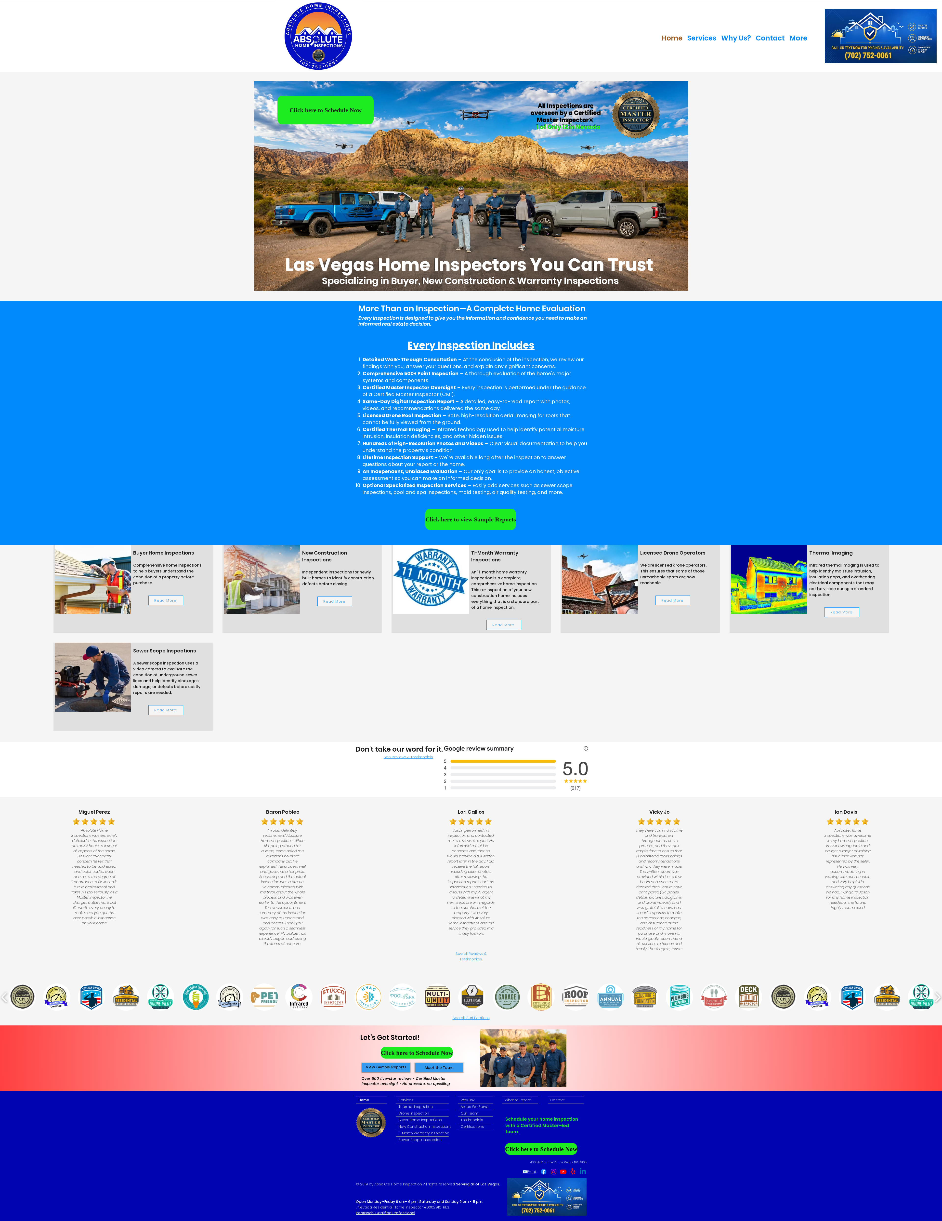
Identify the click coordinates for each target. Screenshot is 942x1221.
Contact (557, 1100)
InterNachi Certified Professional (385, 1212)
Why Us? (467, 1100)
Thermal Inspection (416, 1106)
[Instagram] (553, 1171)
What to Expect (518, 1100)
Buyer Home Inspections (420, 1119)
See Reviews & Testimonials (408, 756)
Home (363, 1100)
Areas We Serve (474, 1106)
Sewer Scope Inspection (420, 1139)
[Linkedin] (583, 1171)
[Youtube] (563, 1171)
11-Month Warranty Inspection (424, 1133)
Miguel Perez (94, 812)
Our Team (469, 1113)
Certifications (472, 1126)
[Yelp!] (573, 1171)
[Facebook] (543, 1171)
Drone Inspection (414, 1113)
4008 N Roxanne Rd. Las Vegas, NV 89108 (558, 1162)
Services (406, 1100)
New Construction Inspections (424, 1126)
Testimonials (472, 1119)
